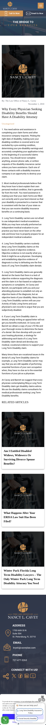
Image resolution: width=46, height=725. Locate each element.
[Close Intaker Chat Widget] (43, 699)
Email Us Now (37, 13)
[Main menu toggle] (41, 6)
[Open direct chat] (40, 699)
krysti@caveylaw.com (24, 647)
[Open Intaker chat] (18, 724)
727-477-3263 (20, 660)
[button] (42, 697)
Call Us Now (14, 13)
